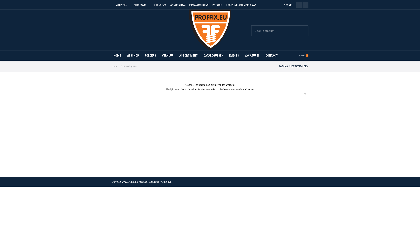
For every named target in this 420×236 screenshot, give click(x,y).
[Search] (304, 30)
